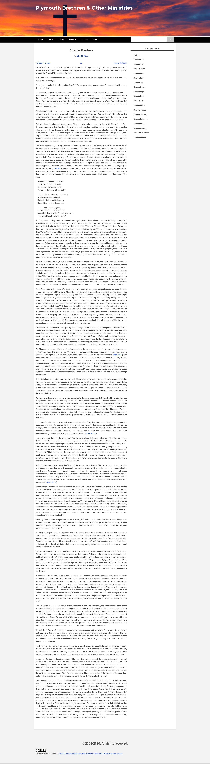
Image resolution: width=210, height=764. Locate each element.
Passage (72, 39)
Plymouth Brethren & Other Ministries (84, 8)
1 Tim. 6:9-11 (91, 433)
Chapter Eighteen (140, 137)
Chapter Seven (139, 87)
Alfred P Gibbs (82, 56)
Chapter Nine (139, 96)
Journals (84, 39)
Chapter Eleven (139, 105)
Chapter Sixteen (140, 128)
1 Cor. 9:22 (56, 168)
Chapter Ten (138, 101)
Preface (137, 55)
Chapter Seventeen (141, 133)
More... (95, 39)
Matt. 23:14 (117, 355)
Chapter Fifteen (120, 63)
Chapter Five (139, 78)
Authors (61, 39)
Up (81, 63)
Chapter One (139, 60)
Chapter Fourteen (141, 119)
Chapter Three (139, 69)
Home (40, 39)
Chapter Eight (139, 92)
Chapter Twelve (140, 110)
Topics (50, 39)
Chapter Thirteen (43, 63)
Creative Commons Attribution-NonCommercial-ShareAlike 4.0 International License (90, 754)
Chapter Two (139, 64)
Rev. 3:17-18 (51, 482)
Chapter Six (138, 82)
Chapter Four (139, 73)
